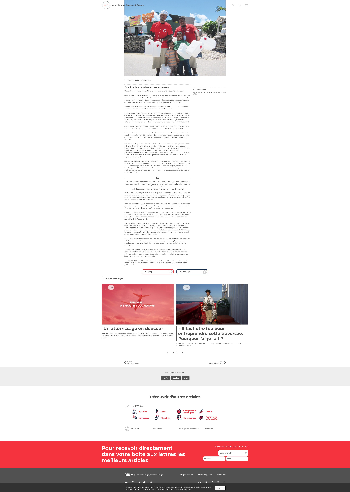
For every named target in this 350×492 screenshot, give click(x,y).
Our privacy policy (185, 489)
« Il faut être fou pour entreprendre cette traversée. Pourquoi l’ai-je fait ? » (210, 333)
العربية (186, 378)
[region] (175, 487)
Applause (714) (185, 272)
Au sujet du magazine (189, 429)
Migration (165, 418)
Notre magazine (205, 475)
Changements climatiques (189, 412)
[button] (173, 352)
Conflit (209, 412)
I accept (220, 488)
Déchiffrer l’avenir (133, 362)
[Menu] (246, 5)
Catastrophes (189, 418)
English (176, 378)
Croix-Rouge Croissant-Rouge (128, 5)
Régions (135, 429)
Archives (209, 429)
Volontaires (144, 418)
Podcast (186, 287)
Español (165, 378)
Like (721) (148, 272)
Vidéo (111, 287)
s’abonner (157, 429)
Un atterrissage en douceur (133, 328)
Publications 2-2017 (216, 362)
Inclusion (143, 412)
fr (233, 5)
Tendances (137, 406)
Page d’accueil (186, 475)
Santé (163, 412)
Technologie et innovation (212, 418)
